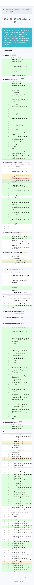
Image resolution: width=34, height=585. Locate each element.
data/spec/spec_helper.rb (11, 422)
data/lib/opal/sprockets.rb (11, 270)
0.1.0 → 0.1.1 (9, 12)
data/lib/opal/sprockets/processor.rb (14, 162)
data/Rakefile (8, 55)
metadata (7, 432)
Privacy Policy (25, 577)
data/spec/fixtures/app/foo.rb (12, 311)
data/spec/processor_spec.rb (12, 323)
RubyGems (6, 10)
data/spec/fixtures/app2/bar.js (13, 317)
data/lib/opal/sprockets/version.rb (13, 252)
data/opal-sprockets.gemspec (13, 296)
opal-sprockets (15, 10)
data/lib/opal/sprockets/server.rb (13, 232)
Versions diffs (26, 10)
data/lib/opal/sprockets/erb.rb (12, 79)
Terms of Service (15, 577)
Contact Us (6, 577)
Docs (16, 579)
